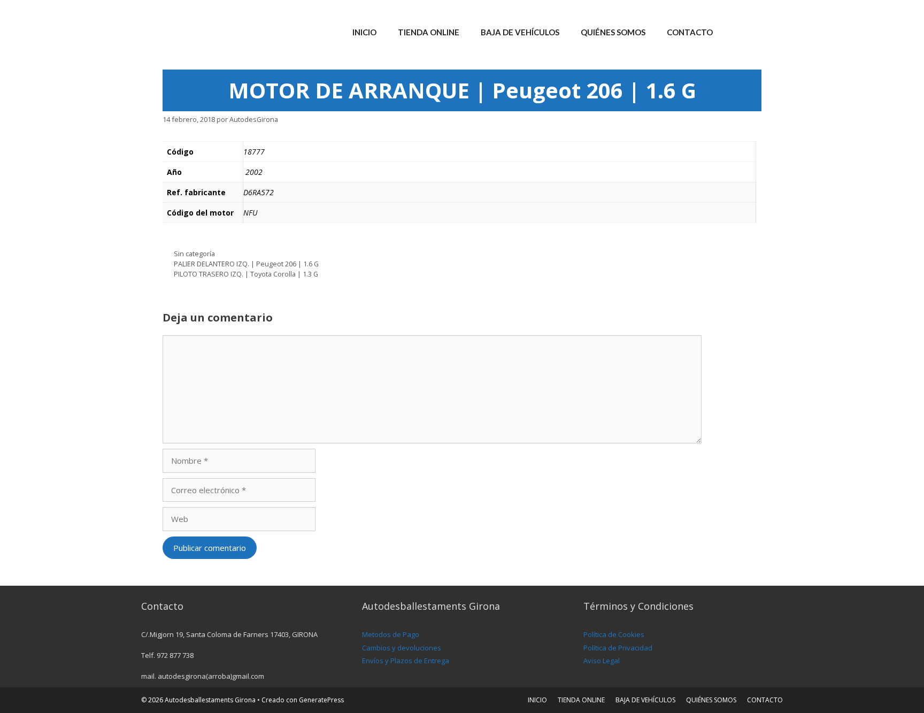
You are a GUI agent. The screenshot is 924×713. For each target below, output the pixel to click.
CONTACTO (690, 32)
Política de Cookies (613, 634)
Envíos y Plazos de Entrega (405, 660)
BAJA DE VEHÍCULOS (520, 32)
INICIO (364, 32)
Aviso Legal (601, 660)
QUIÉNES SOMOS (613, 32)
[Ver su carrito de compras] (769, 32)
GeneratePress (321, 699)
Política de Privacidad (617, 648)
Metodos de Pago (390, 634)
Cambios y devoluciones (401, 648)
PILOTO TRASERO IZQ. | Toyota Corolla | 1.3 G (246, 274)
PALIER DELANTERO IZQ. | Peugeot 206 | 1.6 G (246, 264)
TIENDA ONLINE (428, 32)
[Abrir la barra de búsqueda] (739, 32)
